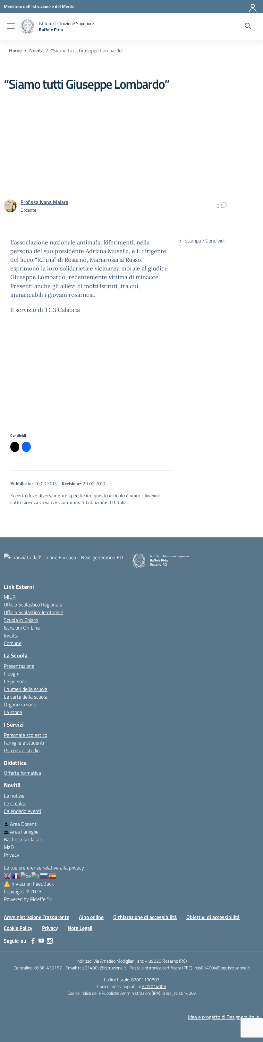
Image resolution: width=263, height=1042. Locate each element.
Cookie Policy (18, 928)
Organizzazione (20, 704)
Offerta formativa (22, 773)
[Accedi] (253, 6)
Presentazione (19, 666)
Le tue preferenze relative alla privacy (44, 867)
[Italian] (35, 875)
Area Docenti (23, 824)
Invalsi (11, 635)
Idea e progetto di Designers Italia (223, 1017)
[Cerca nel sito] (248, 26)
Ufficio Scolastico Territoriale (33, 612)
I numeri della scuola (25, 689)
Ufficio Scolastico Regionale (33, 604)
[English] (8, 875)
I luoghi (11, 673)
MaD (9, 847)
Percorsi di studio (21, 750)
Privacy (11, 855)
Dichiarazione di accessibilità (145, 917)
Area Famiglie (23, 831)
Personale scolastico (25, 735)
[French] (16, 875)
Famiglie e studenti (24, 742)
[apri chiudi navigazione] (11, 27)
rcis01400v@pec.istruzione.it (222, 967)
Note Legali (80, 928)
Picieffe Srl (41, 899)
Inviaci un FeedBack (29, 883)
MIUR (10, 597)
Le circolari (15, 803)
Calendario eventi (22, 811)
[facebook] (33, 941)
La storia (13, 712)
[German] (26, 875)
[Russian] (44, 875)
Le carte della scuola (25, 697)
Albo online (91, 917)
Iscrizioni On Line (22, 627)
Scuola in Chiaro (21, 620)
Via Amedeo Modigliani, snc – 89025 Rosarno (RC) (140, 961)
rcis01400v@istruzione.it (102, 967)
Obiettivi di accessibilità (213, 917)
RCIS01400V (154, 986)
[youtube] (41, 941)
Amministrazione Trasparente (36, 917)
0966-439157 (48, 967)
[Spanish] (52, 875)
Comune (12, 643)
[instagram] (50, 941)
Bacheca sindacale (23, 839)
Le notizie (14, 795)
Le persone (15, 681)
